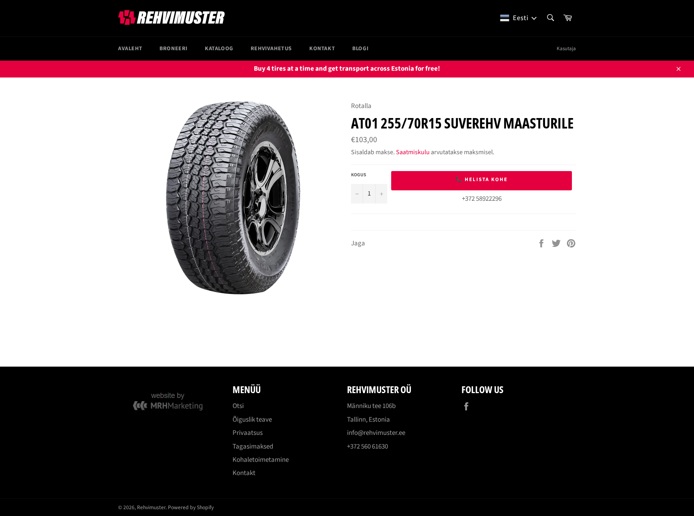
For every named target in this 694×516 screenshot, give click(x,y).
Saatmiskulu (413, 152)
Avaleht (130, 49)
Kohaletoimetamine (261, 460)
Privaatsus (248, 433)
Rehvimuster (151, 507)
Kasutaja (566, 48)
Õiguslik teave (252, 419)
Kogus (358, 175)
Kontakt (322, 49)
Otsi (238, 406)
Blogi (360, 49)
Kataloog (219, 49)
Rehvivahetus (271, 49)
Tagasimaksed (253, 446)
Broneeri (173, 49)
